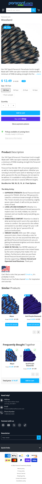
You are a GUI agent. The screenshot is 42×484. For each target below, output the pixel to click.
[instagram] (19, 425)
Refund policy (21, 468)
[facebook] (3, 425)
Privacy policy (21, 471)
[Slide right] (38, 332)
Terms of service (21, 473)
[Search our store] (33, 10)
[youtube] (9, 425)
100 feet (6, 90)
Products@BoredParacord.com (14, 409)
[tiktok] (25, 425)
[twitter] (14, 425)
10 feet (35, 90)
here (27, 279)
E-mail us (29, 274)
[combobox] (21, 10)
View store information (13, 138)
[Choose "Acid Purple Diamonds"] (35, 350)
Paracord (17, 465)
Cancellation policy (21, 481)
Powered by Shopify (25, 465)
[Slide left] (34, 332)
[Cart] (39, 10)
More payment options (20, 124)
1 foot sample (8, 95)
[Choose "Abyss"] (17, 350)
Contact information (21, 478)
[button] (3, 10)
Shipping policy (21, 476)
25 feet (25, 90)
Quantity (4, 102)
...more (38, 74)
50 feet (15, 90)
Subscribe (39, 437)
